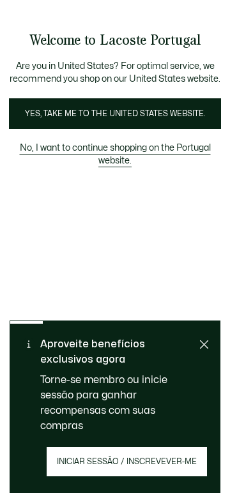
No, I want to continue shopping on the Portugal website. (115, 154)
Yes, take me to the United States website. (115, 113)
